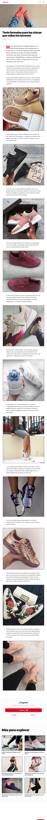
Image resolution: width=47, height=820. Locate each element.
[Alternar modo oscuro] (43, 2)
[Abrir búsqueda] (40, 2)
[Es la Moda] (5, 2)
